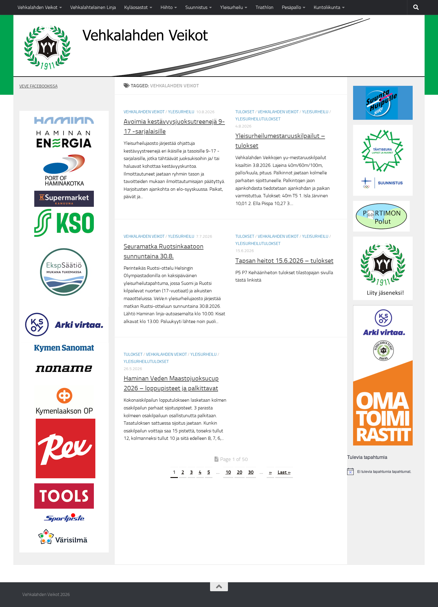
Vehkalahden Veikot (38, 7)
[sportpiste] (64, 523)
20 (239, 472)
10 (228, 472)
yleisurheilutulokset (257, 119)
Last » (284, 472)
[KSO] (64, 235)
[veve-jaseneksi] (383, 298)
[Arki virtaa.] (64, 341)
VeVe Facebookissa (38, 86)
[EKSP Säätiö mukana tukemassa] (64, 300)
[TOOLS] (64, 507)
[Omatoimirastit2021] (383, 444)
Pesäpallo (291, 7)
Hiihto (167, 7)
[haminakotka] (64, 184)
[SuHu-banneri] (383, 118)
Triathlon (265, 7)
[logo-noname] (64, 381)
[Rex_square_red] (65, 476)
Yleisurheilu (231, 7)
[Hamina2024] (64, 122)
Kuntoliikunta (327, 7)
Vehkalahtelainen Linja (93, 7)
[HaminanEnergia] (64, 147)
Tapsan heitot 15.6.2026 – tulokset (284, 261)
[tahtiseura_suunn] (383, 194)
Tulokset (244, 111)
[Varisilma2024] (64, 549)
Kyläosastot (136, 7)
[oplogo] (64, 415)
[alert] (386, 471)
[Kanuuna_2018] (64, 205)
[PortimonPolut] (381, 230)
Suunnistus (196, 7)
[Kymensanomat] (64, 350)
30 (251, 472)
